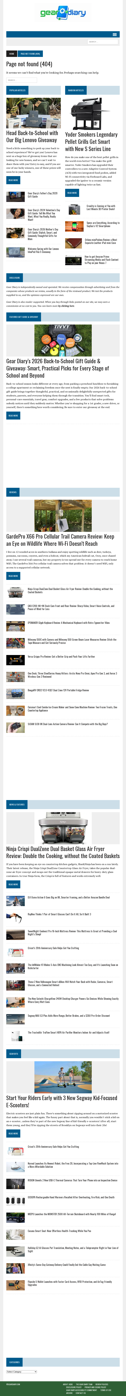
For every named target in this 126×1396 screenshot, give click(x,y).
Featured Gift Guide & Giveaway (23, 316)
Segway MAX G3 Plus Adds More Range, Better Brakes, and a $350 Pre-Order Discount (69, 1015)
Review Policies (102, 1384)
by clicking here (66, 306)
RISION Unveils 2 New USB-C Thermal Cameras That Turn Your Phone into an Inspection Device (72, 1180)
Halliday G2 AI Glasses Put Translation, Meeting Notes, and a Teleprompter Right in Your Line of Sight (73, 1249)
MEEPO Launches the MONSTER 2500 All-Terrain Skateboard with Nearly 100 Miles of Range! (72, 1214)
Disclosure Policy (73, 1387)
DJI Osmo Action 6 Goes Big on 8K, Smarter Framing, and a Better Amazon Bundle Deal (69, 897)
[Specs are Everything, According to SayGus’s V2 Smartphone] (74, 229)
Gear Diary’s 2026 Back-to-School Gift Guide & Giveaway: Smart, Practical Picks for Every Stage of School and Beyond (57, 368)
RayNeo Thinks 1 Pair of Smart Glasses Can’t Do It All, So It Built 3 (59, 914)
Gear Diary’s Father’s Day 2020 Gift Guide (42, 194)
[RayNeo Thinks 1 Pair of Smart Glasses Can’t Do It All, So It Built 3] (15, 921)
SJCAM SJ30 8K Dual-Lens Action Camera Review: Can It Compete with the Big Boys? (68, 724)
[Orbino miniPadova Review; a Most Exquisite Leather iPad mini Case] (73, 246)
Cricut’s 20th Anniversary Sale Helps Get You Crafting (53, 948)
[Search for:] (21, 80)
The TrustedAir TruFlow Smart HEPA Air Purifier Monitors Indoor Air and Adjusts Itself (68, 1032)
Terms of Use (105, 1390)
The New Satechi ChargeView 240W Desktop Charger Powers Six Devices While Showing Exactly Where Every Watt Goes (73, 1000)
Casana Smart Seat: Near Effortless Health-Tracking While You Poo (59, 1231)
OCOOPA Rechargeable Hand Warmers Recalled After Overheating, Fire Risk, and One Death (71, 1197)
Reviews (12, 492)
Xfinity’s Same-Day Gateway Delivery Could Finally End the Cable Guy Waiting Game (67, 1265)
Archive (69, 1393)
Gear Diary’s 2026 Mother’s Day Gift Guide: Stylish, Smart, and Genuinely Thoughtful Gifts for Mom (43, 234)
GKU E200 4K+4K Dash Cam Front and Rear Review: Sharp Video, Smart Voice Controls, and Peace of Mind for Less (71, 607)
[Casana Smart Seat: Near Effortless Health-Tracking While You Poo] (15, 1237)
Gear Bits (13, 1053)
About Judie (68, 1384)
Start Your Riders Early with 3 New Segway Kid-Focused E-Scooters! (61, 1101)
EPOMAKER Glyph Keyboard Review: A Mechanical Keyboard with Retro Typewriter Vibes (69, 623)
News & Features (16, 804)
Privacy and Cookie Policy (95, 1387)
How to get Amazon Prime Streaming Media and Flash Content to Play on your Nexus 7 (101, 260)
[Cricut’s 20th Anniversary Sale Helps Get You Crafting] (15, 954)
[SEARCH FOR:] (102, 41)
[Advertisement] (63, 458)
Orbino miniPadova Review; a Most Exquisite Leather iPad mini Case (101, 241)
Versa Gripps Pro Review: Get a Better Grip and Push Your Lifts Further (61, 656)
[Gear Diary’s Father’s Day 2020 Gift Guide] (15, 200)
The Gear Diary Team (84, 1384)
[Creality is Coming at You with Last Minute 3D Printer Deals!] (74, 212)
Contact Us (81, 1393)
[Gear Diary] (63, 12)
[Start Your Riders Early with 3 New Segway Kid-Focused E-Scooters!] (63, 1091)
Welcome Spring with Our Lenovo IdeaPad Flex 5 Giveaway (43, 250)
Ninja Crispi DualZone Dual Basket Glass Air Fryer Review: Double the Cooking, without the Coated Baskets (70, 590)
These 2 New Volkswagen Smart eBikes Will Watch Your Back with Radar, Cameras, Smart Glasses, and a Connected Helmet (70, 983)
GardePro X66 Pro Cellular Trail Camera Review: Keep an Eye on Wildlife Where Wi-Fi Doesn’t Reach (60, 539)
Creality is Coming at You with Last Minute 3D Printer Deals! (101, 207)
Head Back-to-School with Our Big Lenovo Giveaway (32, 136)
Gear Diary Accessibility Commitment (81, 1390)
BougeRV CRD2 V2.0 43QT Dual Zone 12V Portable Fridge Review (58, 690)
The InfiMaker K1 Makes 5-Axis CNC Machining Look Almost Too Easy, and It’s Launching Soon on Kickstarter (73, 966)
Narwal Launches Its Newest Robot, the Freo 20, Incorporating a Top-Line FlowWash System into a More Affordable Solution (73, 1165)
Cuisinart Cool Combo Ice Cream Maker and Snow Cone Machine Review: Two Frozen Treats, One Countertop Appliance (72, 708)
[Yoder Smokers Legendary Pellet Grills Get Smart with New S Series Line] (89, 128)
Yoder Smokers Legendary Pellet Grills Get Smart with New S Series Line (91, 141)
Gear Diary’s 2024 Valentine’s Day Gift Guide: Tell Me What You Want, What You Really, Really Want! (44, 214)
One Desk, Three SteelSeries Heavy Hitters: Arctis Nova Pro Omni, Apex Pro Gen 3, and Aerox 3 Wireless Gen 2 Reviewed (72, 675)
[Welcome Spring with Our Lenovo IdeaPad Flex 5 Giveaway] (15, 255)
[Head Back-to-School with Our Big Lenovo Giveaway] (33, 126)
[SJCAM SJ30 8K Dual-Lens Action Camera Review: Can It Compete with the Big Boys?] (15, 730)
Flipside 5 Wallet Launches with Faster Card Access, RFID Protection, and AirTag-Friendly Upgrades (70, 1283)
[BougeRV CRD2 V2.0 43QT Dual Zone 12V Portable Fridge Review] (15, 697)
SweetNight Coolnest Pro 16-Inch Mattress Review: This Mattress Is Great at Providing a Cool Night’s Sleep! (72, 932)
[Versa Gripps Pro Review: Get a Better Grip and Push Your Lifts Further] (15, 663)
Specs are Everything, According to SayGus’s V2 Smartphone (103, 224)
